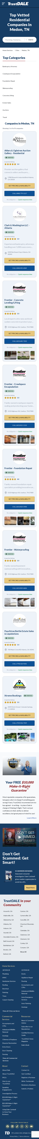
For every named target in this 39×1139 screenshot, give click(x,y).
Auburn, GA (7, 928)
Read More (30, 888)
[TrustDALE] (18, 3)
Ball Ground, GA (8, 941)
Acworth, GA (7, 911)
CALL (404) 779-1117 (19, 193)
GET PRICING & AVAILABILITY (19, 186)
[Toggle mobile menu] (3, 3)
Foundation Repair (9, 81)
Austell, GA (7, 933)
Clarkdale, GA (24, 930)
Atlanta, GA (7, 924)
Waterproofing (8, 88)
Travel (5, 117)
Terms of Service (24, 1136)
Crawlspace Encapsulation (11, 74)
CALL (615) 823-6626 (19, 588)
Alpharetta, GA (8, 920)
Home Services (8, 50)
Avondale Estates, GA (10, 937)
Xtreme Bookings (12, 695)
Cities (17, 50)
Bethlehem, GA (8, 945)
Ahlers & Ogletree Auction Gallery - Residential (17, 151)
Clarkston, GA (25, 935)
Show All (23, 952)
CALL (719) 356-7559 (19, 723)
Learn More (31, 818)
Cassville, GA (24, 920)
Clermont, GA (25, 939)
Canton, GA (24, 911)
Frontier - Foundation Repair (18, 468)
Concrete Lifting (8, 95)
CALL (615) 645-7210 (19, 341)
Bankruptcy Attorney (10, 66)
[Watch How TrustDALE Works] (19, 837)
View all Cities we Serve (11, 1011)
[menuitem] (10, 974)
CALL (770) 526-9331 (19, 664)
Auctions (6, 110)
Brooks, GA (7, 950)
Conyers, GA (24, 947)
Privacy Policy (14, 1136)
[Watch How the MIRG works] (19, 765)
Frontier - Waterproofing (16, 549)
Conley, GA (24, 943)
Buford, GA (7, 954)
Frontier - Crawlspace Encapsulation (15, 385)
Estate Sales (7, 103)
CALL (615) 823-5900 (19, 507)
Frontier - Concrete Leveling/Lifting (13, 301)
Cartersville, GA (25, 915)
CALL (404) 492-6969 (19, 268)
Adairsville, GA (8, 915)
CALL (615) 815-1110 (19, 425)
